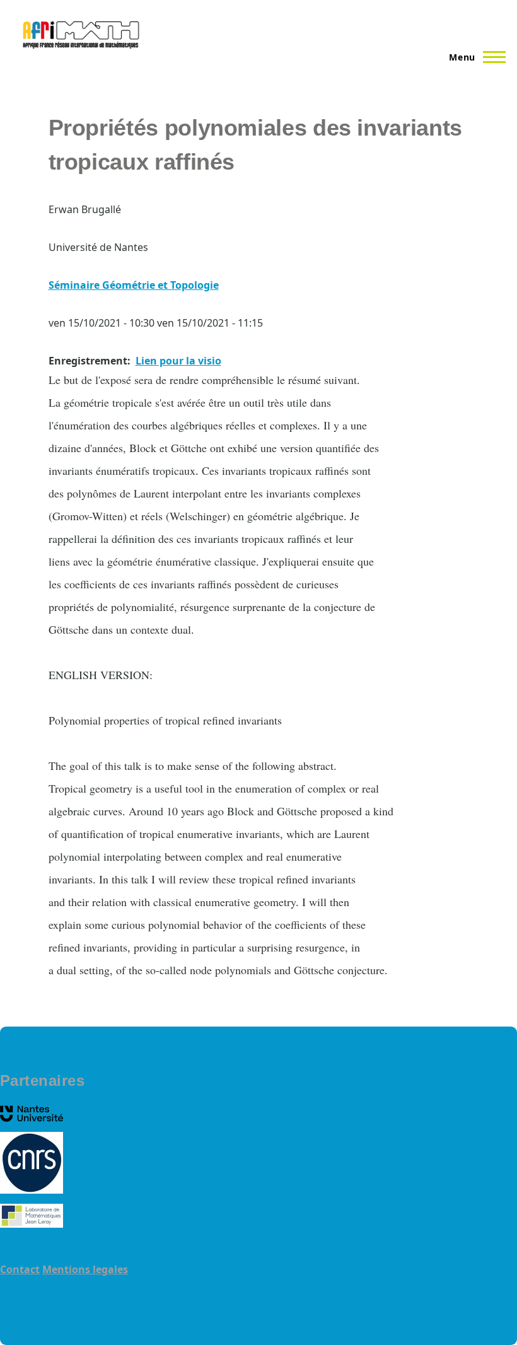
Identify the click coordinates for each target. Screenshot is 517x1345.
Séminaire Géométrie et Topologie (134, 285)
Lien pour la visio (178, 361)
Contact (20, 1269)
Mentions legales (85, 1269)
